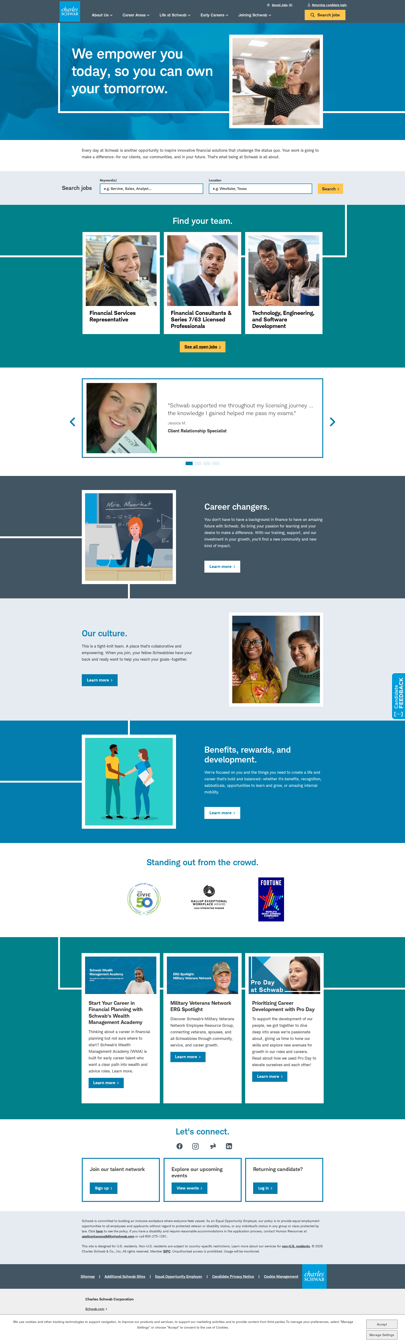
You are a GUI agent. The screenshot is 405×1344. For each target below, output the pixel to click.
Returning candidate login (329, 5)
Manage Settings (381, 1335)
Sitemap (88, 1276)
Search (329, 188)
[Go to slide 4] (215, 463)
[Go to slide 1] (189, 463)
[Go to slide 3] (206, 463)
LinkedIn (229, 1146)
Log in (263, 1188)
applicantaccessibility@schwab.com (108, 1236)
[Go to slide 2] (198, 463)
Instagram (195, 1146)
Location (215, 180)
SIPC (166, 1251)
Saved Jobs (282, 5)
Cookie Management (281, 1276)
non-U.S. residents (296, 1246)
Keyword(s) (108, 180)
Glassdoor (213, 1146)
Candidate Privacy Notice (233, 1276)
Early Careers (212, 14)
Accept (382, 1324)
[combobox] (260, 189)
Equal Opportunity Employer (178, 1276)
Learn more (221, 566)
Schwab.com (94, 1309)
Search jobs (328, 14)
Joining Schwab (252, 14)
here (99, 1231)
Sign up (102, 1188)
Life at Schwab (173, 14)
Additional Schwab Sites (125, 1276)
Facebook (179, 1146)
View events (188, 1188)
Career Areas (134, 14)
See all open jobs (200, 346)
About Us (100, 14)
